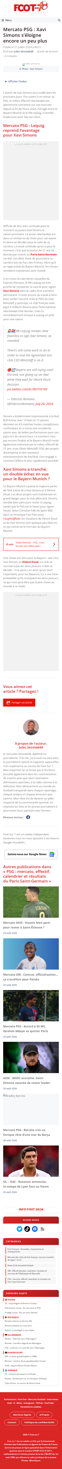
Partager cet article (22, 702)
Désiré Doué (30, 562)
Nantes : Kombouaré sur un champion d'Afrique (26, 1378)
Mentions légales (22, 1414)
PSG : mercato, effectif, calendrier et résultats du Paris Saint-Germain (28, 1280)
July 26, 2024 (44, 403)
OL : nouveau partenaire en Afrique (20, 1374)
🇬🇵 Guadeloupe (14, 1352)
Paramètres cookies (31, 1406)
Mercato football (36, 1399)
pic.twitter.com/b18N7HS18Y (27, 389)
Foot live (22, 1399)
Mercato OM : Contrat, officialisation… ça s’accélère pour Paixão (30, 976)
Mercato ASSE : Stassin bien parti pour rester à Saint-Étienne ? (26, 925)
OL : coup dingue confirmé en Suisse (21, 1303)
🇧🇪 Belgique (12, 1317)
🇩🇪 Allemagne (13, 1334)
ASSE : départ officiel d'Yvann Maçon (21, 1365)
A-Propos (44, 1414)
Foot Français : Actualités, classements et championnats (25, 1250)
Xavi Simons (11, 291)
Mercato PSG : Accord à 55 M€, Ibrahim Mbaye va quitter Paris (25, 1028)
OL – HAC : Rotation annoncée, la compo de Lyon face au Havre (26, 1184)
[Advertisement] (31, 182)
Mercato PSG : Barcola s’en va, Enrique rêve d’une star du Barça (26, 1132)
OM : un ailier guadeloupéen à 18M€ (21, 1356)
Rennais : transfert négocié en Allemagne (23, 1343)
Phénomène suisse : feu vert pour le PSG (23, 1308)
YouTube (49, 1403)
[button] (59, 20)
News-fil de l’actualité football (20, 1265)
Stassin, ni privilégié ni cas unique (19, 1330)
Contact (12, 1422)
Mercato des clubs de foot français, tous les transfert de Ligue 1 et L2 (30, 1258)
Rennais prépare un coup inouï (18, 1325)
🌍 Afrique (11, 1370)
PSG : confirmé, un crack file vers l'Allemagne (25, 1348)
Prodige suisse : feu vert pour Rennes (21, 1312)
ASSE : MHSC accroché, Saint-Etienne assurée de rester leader (26, 1080)
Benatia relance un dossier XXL (18, 1321)
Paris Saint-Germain (44, 254)
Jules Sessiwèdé (31, 747)
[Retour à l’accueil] (31, 7)
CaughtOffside (11, 518)
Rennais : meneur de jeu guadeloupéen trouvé (25, 1361)
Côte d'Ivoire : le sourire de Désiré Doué (22, 1383)
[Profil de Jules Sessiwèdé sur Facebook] (28, 817)
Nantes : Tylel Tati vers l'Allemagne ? (21, 1339)
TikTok (39, 1403)
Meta (19, 1403)
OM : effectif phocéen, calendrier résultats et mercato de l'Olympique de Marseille (27, 1272)
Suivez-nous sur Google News (27, 854)
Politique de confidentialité (39, 1422)
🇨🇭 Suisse (10, 1299)
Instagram (29, 1403)
